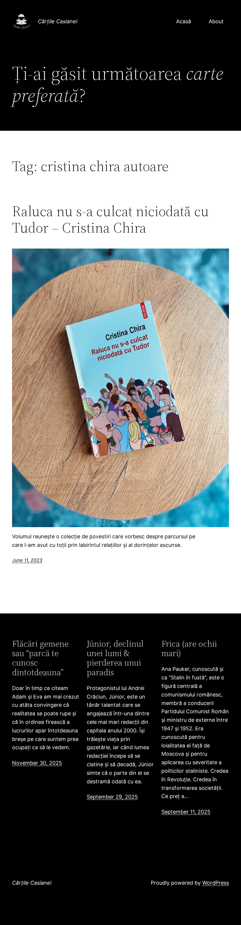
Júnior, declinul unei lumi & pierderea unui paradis (115, 658)
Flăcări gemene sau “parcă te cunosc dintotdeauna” (40, 658)
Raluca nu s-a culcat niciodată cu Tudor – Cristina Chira (110, 219)
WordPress (215, 883)
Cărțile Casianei (57, 21)
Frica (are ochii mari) (189, 648)
